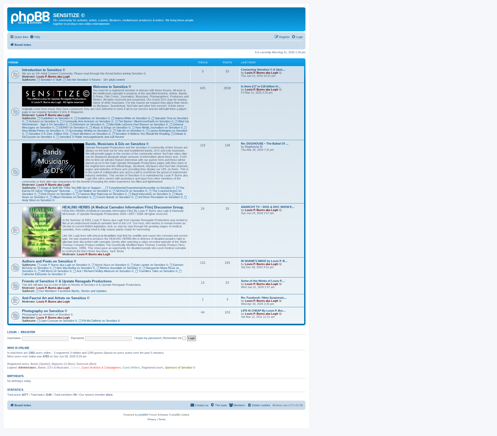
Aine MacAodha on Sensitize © (75, 267)
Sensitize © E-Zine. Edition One (48, 133)
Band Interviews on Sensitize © (151, 194)
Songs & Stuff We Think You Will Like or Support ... (72, 187)
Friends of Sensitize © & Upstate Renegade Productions (67, 281)
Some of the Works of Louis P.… (263, 280)
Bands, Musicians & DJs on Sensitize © (117, 144)
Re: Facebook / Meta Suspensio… (264, 297)
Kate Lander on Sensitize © (151, 264)
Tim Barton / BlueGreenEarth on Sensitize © (145, 121)
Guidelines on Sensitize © (57, 118)
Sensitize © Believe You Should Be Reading (142, 133)
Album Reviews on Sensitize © (72, 197)
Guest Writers (131, 367)
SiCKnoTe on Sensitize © (131, 190)
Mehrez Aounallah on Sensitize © (120, 267)
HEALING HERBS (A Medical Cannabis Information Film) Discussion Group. (123, 207)
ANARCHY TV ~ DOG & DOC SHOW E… (268, 206)
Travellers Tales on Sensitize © (158, 271)
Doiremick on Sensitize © (88, 124)
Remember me (172, 338)
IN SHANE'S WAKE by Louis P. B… (264, 260)
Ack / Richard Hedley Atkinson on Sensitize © (105, 271)
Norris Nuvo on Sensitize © (112, 264)
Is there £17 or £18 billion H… (261, 86)
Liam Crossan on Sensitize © (59, 320)
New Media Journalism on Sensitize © (159, 127)
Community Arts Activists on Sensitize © (88, 121)
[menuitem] (35, 37)
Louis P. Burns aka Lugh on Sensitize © (65, 264)
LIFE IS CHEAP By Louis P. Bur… (263, 310)
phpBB (142, 414)
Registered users (152, 367)
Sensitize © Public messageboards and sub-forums (92, 136)
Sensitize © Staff (51, 79)
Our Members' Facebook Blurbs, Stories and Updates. (73, 290)
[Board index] (31, 17)
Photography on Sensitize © (44, 311)
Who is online (18, 347)
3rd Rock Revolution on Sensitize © (160, 197)
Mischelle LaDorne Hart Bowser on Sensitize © (138, 124)
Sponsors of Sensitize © (180, 367)
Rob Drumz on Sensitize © (58, 194)
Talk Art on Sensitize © (130, 130)
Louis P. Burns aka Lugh (53, 76)
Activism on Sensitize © (44, 121)
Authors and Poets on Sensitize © (49, 261)
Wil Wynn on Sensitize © (56, 271)
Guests (75, 367)
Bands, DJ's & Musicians (53, 367)
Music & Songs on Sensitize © (111, 127)
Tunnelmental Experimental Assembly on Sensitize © (141, 187)
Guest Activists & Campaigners (101, 367)
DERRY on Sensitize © (73, 127)
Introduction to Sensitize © (43, 70)
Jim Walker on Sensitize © (94, 190)
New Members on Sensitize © (92, 133)
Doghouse (252, 146)
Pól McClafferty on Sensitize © (101, 320)
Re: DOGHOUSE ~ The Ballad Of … (265, 143)
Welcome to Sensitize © (112, 87)
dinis (109, 394)
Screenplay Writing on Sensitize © (90, 130)
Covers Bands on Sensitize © (114, 197)
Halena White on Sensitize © (132, 118)
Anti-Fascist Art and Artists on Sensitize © (56, 298)
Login (12, 332)
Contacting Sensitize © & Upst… (263, 69)
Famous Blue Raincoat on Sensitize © (103, 194)
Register (28, 332)
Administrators (27, 367)
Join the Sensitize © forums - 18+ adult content (95, 79)
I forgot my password (147, 338)
